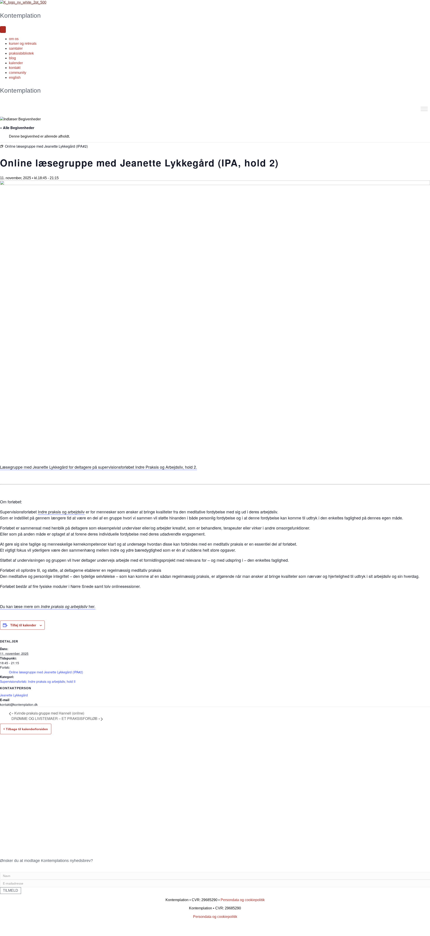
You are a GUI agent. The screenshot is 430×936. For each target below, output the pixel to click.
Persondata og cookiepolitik (243, 900)
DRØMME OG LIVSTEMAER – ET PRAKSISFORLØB (55, 718)
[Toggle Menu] (424, 109)
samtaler (16, 48)
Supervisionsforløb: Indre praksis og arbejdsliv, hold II (37, 681)
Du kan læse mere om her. (47, 606)
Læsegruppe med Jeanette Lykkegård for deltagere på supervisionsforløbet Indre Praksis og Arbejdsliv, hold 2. (98, 467)
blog (12, 58)
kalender (16, 63)
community (17, 72)
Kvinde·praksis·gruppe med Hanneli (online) (47, 713)
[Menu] (3, 29)
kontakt (14, 68)
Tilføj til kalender (23, 625)
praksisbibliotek (21, 53)
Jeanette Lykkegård (14, 695)
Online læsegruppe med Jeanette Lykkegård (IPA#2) (46, 672)
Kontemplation (20, 15)
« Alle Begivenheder (17, 127)
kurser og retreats (23, 43)
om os (14, 39)
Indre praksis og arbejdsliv (61, 512)
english (15, 77)
